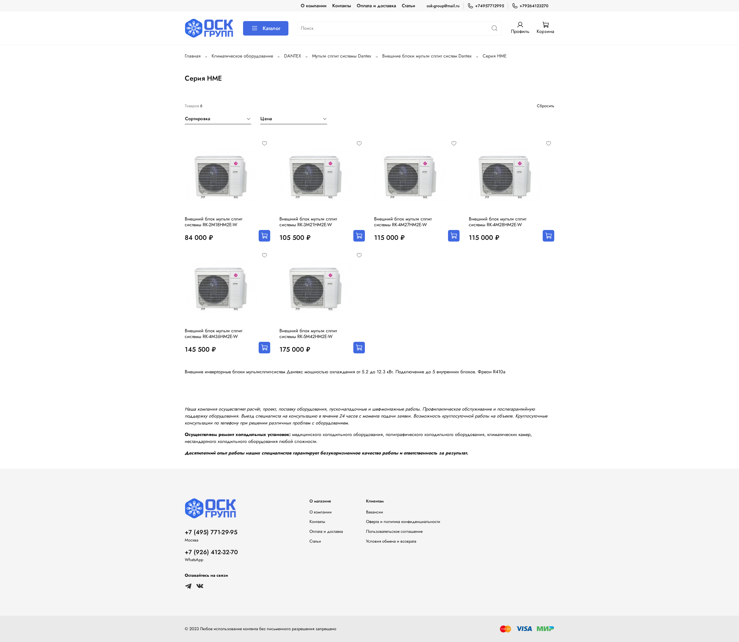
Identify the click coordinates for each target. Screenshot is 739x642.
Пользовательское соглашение (394, 531)
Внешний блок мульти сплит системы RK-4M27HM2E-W (403, 222)
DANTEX (292, 56)
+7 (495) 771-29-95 (211, 532)
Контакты (341, 5)
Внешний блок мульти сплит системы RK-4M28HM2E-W (497, 222)
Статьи (408, 5)
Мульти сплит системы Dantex (341, 56)
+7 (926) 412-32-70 (211, 552)
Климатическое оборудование (242, 56)
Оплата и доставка (376, 5)
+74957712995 (489, 6)
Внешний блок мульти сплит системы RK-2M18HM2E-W (213, 222)
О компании (313, 5)
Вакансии (374, 512)
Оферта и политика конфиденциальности (403, 521)
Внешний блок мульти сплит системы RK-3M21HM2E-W (308, 222)
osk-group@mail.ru (443, 6)
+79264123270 (534, 6)
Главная (193, 56)
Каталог (271, 28)
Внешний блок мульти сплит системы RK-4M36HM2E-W (213, 333)
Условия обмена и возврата (391, 541)
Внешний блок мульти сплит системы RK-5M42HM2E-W (308, 333)
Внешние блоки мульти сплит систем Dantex (427, 56)
